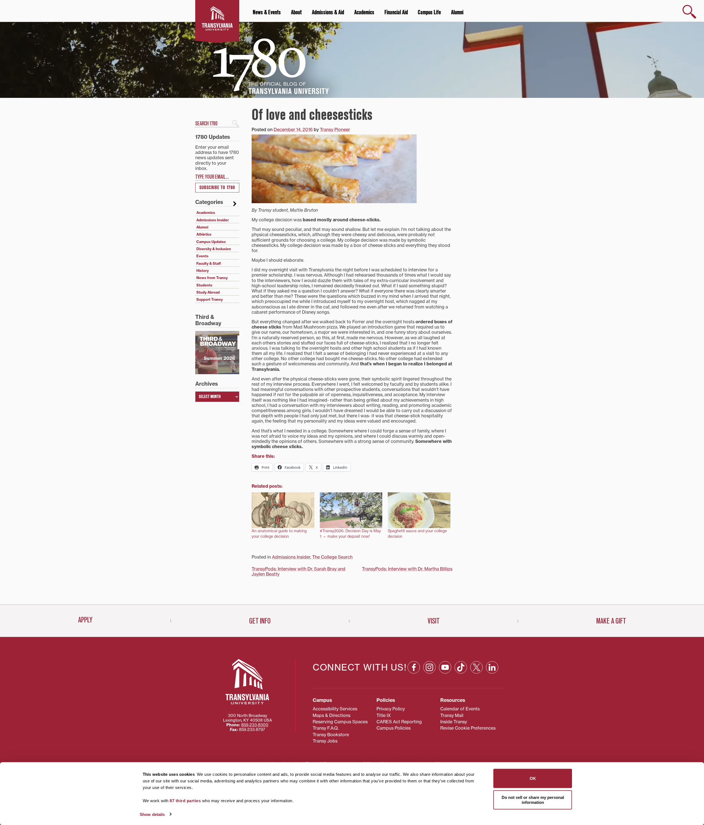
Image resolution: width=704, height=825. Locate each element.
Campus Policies (393, 728)
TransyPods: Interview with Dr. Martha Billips (407, 569)
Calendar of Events (460, 708)
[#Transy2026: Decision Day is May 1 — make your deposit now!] (351, 510)
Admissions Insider (291, 557)
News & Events (267, 12)
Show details (152, 814)
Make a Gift (611, 621)
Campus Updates (211, 241)
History (202, 270)
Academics (364, 12)
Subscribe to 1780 (217, 188)
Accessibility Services (335, 708)
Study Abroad (208, 292)
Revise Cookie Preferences (468, 728)
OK (533, 778)
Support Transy (209, 299)
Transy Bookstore (331, 734)
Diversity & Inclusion (213, 249)
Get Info (260, 621)
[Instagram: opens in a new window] (429, 667)
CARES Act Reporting (399, 721)
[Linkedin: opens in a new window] (492, 667)
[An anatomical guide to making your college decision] (283, 510)
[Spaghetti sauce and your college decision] (419, 510)
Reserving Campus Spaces (340, 721)
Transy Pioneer (335, 129)
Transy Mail (451, 715)
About (296, 12)
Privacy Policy (390, 708)
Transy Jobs (325, 741)
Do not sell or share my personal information (533, 799)
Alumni (457, 12)
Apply (85, 620)
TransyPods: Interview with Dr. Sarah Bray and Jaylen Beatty (298, 571)
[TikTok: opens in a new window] (461, 667)
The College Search (332, 557)
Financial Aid (396, 12)
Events (202, 256)
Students (204, 285)
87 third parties (185, 800)
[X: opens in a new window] (476, 667)
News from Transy (212, 277)
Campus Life (429, 12)
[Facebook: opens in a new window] (414, 667)
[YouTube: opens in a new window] (445, 667)
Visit (433, 621)
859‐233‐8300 (254, 724)
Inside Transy (453, 721)
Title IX (383, 715)
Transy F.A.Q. (326, 728)
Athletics (203, 234)
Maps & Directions (331, 715)
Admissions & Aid (328, 12)
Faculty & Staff (208, 263)
